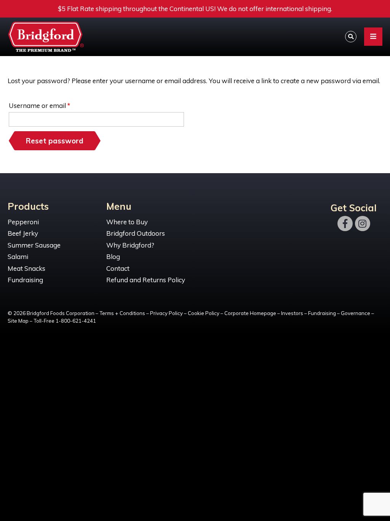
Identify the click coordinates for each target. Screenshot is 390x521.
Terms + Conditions (122, 313)
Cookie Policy (203, 313)
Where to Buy (127, 222)
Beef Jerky (23, 233)
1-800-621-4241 (76, 321)
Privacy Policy (166, 313)
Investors (292, 313)
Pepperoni (23, 222)
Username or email (53, 104)
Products (28, 206)
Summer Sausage (34, 245)
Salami (18, 256)
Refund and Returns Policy (145, 280)
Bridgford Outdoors (135, 233)
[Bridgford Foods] (48, 37)
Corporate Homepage (250, 313)
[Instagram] (362, 223)
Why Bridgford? (130, 245)
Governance (355, 313)
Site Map (18, 321)
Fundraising (25, 280)
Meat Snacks (26, 268)
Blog (113, 256)
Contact (117, 268)
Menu (118, 206)
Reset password (54, 140)
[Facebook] (345, 223)
